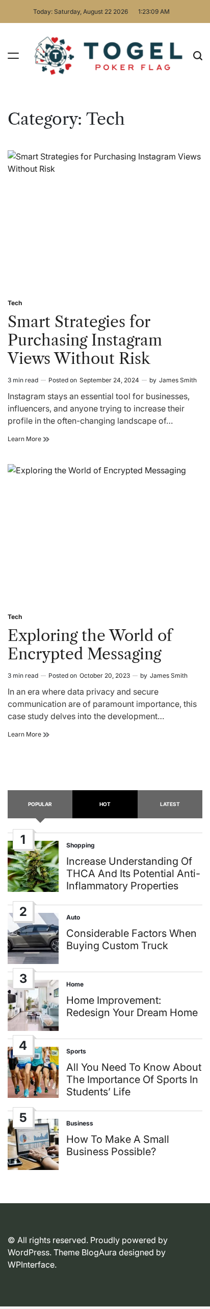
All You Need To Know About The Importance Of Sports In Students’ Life (133, 1079)
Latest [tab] (170, 804)
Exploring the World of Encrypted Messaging (90, 644)
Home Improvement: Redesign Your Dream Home (132, 1006)
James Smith (178, 380)
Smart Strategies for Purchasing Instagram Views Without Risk (85, 340)
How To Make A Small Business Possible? (117, 1145)
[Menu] (13, 55)
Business (79, 1123)
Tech (15, 303)
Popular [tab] (40, 804)
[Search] (197, 55)
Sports (76, 1051)
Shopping (80, 845)
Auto (73, 917)
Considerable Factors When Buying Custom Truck (131, 939)
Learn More (28, 439)
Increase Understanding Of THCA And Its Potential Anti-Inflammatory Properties (133, 873)
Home (75, 984)
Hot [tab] (105, 804)
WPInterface (31, 1264)
